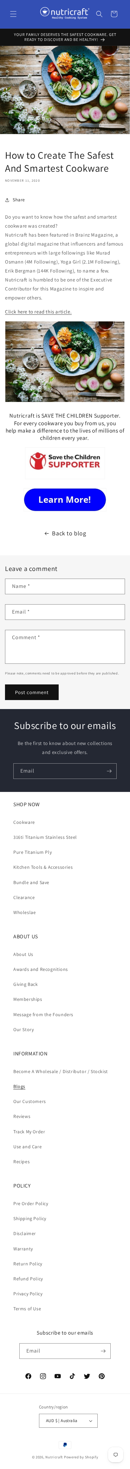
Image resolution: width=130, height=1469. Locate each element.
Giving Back (25, 984)
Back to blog (69, 533)
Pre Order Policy (30, 1203)
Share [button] (19, 200)
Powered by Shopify (81, 1457)
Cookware (24, 822)
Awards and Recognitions (40, 969)
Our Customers (29, 1101)
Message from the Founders (43, 1014)
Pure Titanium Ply (32, 852)
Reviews (21, 1116)
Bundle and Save (31, 882)
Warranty (23, 1249)
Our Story (23, 1029)
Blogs (19, 1086)
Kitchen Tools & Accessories (43, 867)
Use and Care (27, 1147)
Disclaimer (24, 1233)
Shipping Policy (29, 1218)
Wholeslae (24, 912)
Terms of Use (27, 1309)
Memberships (27, 999)
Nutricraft (54, 1457)
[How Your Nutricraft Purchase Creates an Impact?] (65, 478)
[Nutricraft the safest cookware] (65, 499)
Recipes (21, 1162)
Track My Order (29, 1132)
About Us (23, 954)
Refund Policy (28, 1279)
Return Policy (27, 1264)
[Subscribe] (109, 771)
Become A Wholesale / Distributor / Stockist (60, 1071)
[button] (13, 14)
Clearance (24, 897)
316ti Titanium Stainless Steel (45, 837)
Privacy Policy (27, 1294)
